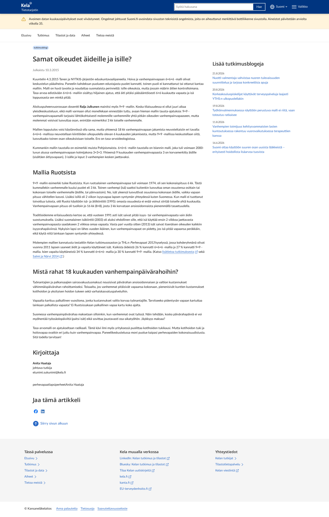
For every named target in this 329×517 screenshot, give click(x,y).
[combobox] (213, 6)
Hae (259, 6)
